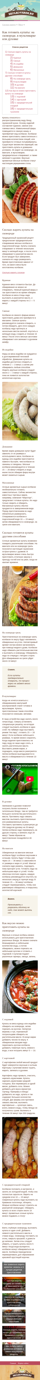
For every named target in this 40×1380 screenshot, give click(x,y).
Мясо (20, 24)
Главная (13, 1363)
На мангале (20, 88)
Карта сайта (23, 1363)
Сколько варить (9, 24)
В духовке (19, 85)
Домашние (18, 67)
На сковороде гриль (22, 79)
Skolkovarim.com (12, 4)
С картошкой (20, 100)
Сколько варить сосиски (13, 272)
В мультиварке (19, 82)
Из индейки (18, 64)
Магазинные (18, 70)
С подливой (20, 97)
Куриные (17, 58)
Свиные (16, 61)
